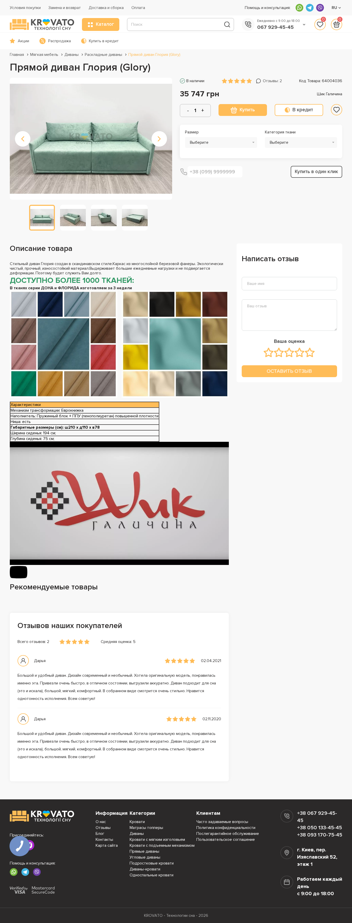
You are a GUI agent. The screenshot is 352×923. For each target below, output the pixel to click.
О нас (101, 821)
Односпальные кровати (151, 875)
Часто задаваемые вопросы (222, 821)
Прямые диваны (144, 851)
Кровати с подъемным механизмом (162, 845)
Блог (100, 833)
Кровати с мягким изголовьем (157, 839)
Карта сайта (107, 845)
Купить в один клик (316, 172)
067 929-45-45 (275, 27)
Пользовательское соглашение (225, 839)
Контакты (104, 839)
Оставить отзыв (289, 371)
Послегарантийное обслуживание (227, 833)
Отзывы (103, 827)
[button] (22, 139)
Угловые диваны (145, 857)
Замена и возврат (64, 7)
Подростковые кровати (152, 863)
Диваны (71, 54)
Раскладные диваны (103, 54)
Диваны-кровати (145, 869)
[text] (269, 352)
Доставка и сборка (106, 7)
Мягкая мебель (44, 54)
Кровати (137, 821)
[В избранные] (336, 109)
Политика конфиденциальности (225, 827)
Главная (17, 54)
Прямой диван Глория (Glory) (154, 54)
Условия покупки (25, 7)
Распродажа (59, 41)
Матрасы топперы (146, 827)
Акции (23, 41)
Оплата (138, 7)
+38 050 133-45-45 (319, 828)
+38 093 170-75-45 (319, 835)
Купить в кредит (104, 41)
